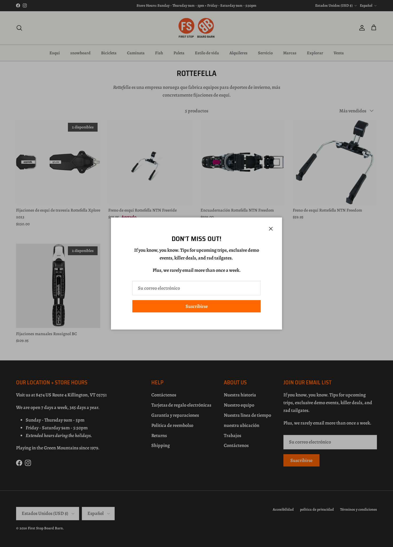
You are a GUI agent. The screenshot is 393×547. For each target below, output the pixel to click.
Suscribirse (197, 306)
